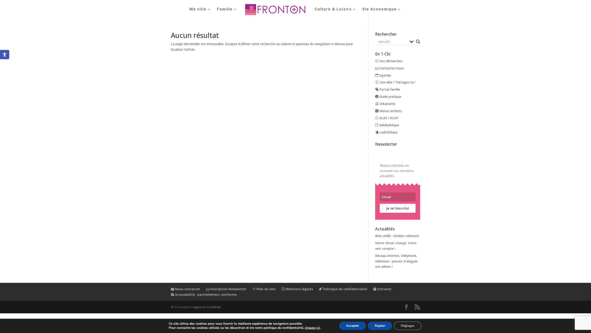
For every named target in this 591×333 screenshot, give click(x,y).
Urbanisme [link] (386, 104)
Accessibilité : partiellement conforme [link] (205, 294)
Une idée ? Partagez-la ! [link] (396, 82)
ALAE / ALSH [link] (388, 118)
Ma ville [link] (198, 9)
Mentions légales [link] (299, 289)
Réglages (407, 326)
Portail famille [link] (389, 89)
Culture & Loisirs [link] (333, 9)
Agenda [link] (384, 75)
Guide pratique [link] (389, 96)
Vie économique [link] (379, 9)
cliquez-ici (312, 328)
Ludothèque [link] (388, 132)
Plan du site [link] (265, 289)
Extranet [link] (384, 289)
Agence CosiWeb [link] (207, 307)
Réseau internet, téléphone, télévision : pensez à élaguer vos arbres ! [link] (396, 261)
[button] (406, 307)
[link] (4, 54)
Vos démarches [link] (390, 61)
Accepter (352, 326)
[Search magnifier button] (418, 41)
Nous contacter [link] (187, 289)
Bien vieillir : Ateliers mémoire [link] (397, 236)
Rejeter (380, 326)
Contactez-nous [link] (391, 68)
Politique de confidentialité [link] (344, 289)
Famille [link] (225, 9)
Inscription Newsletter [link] (227, 289)
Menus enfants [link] (390, 111)
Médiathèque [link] (388, 125)
